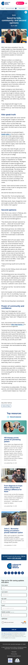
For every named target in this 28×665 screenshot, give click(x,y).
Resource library (22, 8)
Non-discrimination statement (14, 656)
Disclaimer (14, 651)
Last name (4, 592)
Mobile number (7, 612)
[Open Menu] (26, 3)
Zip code (3, 598)
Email (3, 605)
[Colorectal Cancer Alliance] (5, 3)
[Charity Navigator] (10, 660)
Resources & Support (10, 8)
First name (4, 585)
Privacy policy (14, 653)
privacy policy (9, 634)
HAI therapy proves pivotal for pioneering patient (12, 440)
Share (25, 12)
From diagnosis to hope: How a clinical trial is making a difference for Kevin (13, 488)
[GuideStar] (17, 660)
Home (2, 8)
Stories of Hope (6, 406)
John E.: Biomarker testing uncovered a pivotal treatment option (13, 530)
